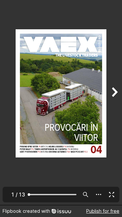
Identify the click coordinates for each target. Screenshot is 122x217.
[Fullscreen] (111, 194)
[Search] (85, 194)
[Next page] (114, 102)
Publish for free (102, 211)
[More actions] (98, 194)
